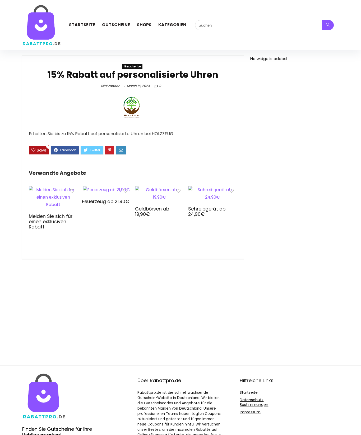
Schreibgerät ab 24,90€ (206, 211)
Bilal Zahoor (110, 86)
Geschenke (132, 66)
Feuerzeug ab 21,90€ (105, 201)
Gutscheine (116, 25)
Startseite (82, 25)
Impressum (250, 412)
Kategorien (172, 25)
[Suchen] (328, 25)
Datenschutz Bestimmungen (254, 402)
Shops (144, 25)
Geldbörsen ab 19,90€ (152, 211)
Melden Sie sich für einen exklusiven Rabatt (50, 221)
